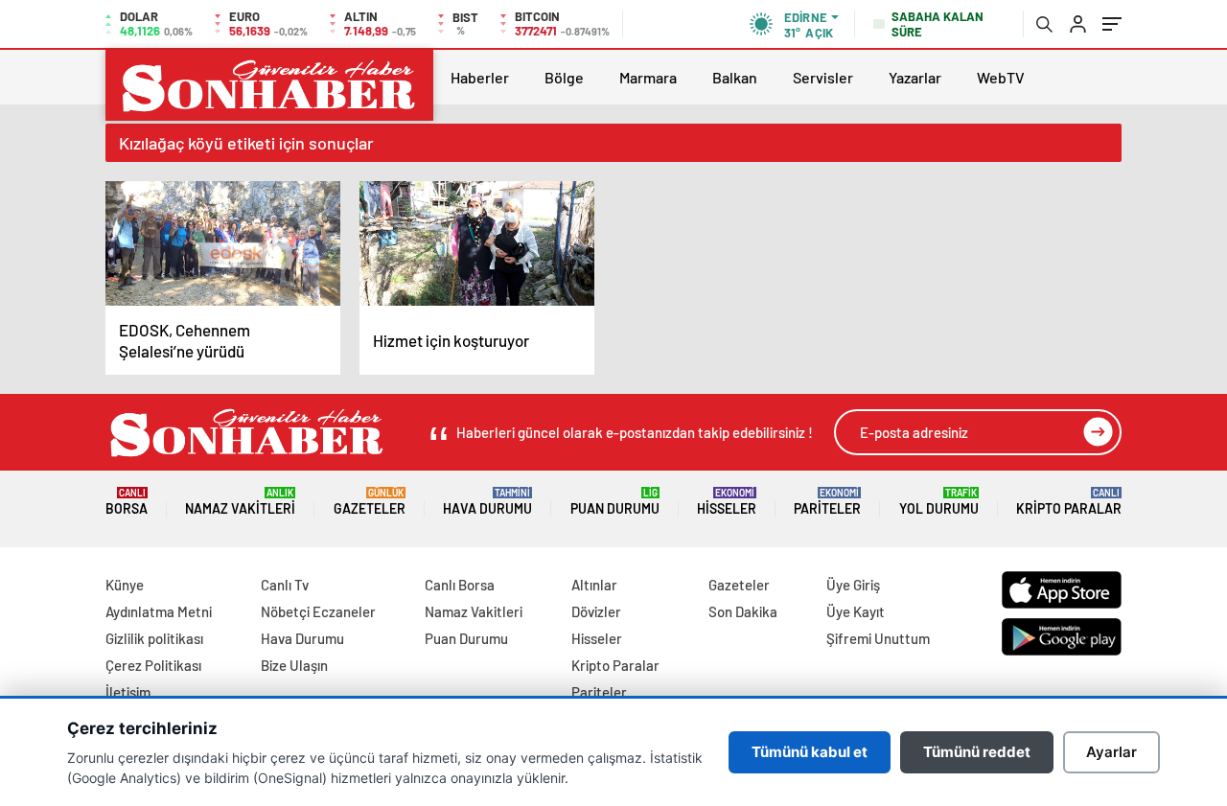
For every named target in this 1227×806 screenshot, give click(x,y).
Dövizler (596, 611)
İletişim (127, 692)
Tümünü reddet (976, 752)
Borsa (126, 502)
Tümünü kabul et (810, 752)
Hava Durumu (487, 502)
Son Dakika (742, 611)
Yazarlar (915, 77)
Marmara (648, 77)
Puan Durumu (615, 502)
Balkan (734, 77)
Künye (124, 584)
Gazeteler (369, 502)
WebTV (1001, 77)
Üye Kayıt (855, 611)
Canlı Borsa (460, 584)
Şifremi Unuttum (878, 638)
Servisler (823, 77)
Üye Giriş (853, 584)
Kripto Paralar (1069, 502)
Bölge (564, 77)
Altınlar (594, 584)
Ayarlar (1111, 752)
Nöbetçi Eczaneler (318, 611)
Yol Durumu (939, 502)
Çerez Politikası (153, 665)
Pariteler (827, 502)
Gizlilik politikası (154, 638)
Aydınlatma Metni (158, 611)
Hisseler (726, 502)
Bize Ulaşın (294, 665)
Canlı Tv (285, 584)
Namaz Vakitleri (240, 502)
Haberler (480, 77)
